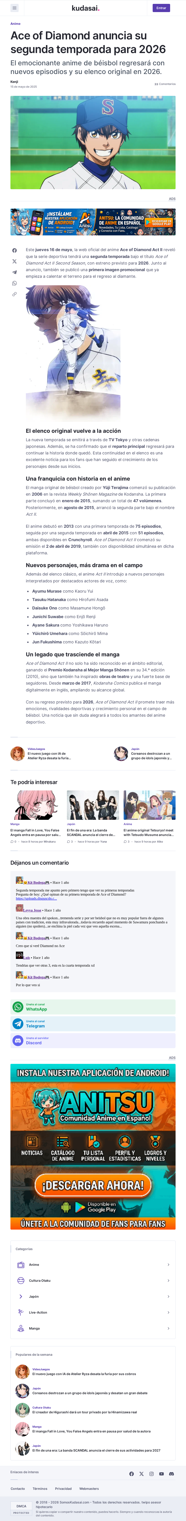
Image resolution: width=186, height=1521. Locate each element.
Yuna (103, 841)
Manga (15, 824)
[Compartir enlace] (14, 294)
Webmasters (89, 1488)
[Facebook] (131, 1474)
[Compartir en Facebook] (14, 250)
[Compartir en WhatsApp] (14, 283)
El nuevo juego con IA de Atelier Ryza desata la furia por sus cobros (48, 758)
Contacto (18, 1488)
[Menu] (14, 8)
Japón (71, 824)
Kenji (14, 82)
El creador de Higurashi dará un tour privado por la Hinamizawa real (84, 1412)
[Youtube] (161, 1474)
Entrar (161, 8)
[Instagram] (151, 1474)
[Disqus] (93, 932)
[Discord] (171, 1474)
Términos (40, 1488)
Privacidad (63, 1488)
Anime (15, 23)
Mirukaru (50, 841)
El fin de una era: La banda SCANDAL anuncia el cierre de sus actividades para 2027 (90, 834)
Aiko (160, 841)
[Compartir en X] (14, 261)
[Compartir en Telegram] (14, 272)
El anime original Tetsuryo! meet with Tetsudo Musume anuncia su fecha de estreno (148, 834)
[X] (141, 1474)
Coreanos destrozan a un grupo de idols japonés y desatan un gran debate (150, 758)
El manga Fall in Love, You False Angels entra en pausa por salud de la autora (35, 834)
